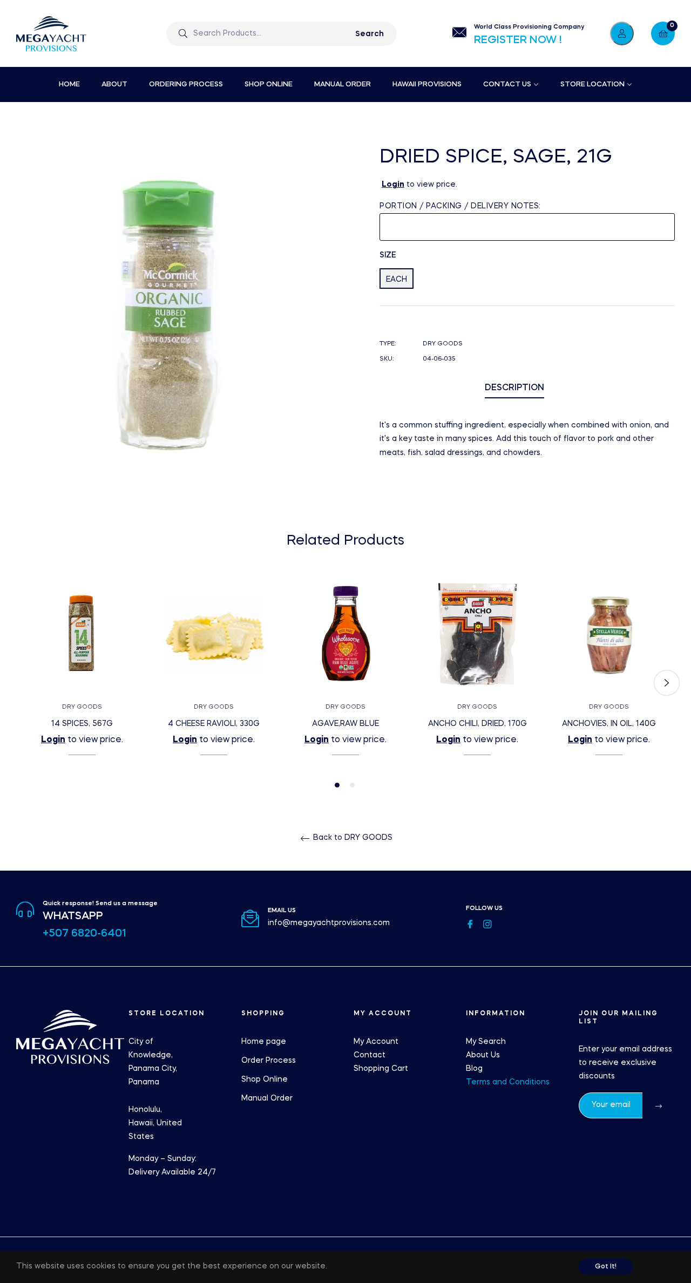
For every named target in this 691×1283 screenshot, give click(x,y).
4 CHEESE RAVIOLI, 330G (214, 724)
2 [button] (352, 785)
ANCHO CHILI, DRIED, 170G (477, 724)
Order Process (268, 1060)
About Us (483, 1055)
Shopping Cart (381, 1068)
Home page (263, 1042)
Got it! (606, 1267)
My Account (376, 1042)
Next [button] (666, 682)
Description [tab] (514, 388)
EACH (396, 279)
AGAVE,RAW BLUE (345, 724)
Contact (369, 1055)
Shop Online (264, 1079)
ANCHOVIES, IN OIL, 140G (609, 724)
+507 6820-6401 (84, 933)
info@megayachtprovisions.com (329, 923)
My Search (486, 1042)
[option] (82, 683)
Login (393, 184)
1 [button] (337, 785)
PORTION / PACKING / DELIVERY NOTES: (460, 206)
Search (369, 34)
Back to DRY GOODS (351, 837)
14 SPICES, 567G (82, 724)
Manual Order (267, 1098)
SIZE (388, 255)
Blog (474, 1068)
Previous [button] (24, 682)
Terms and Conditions (508, 1082)
